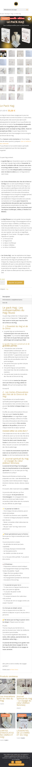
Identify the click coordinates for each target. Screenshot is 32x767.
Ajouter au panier (15, 282)
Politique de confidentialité (16, 764)
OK (12, 762)
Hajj (12, 13)
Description (6, 297)
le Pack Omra (14, 669)
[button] (29, 18)
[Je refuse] (30, 760)
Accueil (2, 13)
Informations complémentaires (12, 300)
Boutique (7, 13)
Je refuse (18, 762)
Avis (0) (5, 303)
